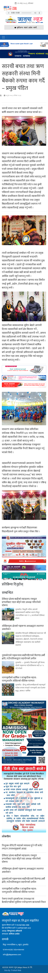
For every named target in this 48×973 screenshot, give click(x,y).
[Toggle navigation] (3, 37)
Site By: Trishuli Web (12, 970)
